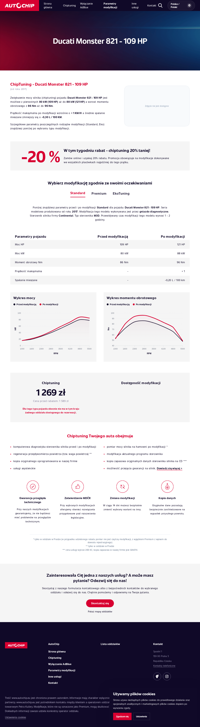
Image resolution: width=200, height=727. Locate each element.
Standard (77, 193)
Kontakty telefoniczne (164, 665)
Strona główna (48, 5)
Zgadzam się (122, 716)
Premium (99, 193)
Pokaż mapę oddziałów (100, 611)
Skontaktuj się (100, 603)
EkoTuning (121, 193)
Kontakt (151, 5)
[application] (53, 331)
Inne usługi (135, 5)
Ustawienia (141, 716)
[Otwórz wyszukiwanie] (160, 5)
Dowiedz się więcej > (169, 468)
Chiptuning (69, 5)
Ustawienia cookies (15, 717)
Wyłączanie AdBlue (86, 5)
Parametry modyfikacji (110, 5)
